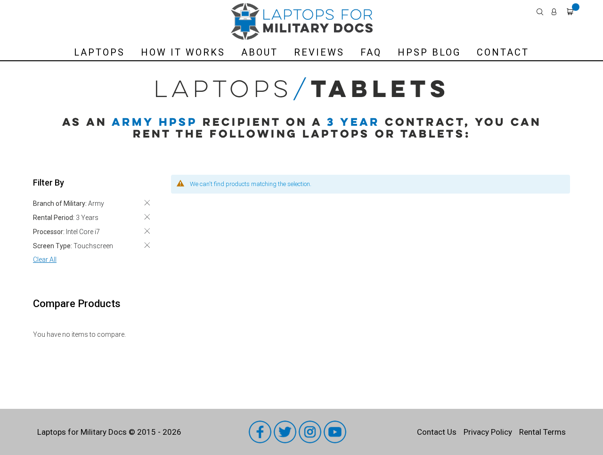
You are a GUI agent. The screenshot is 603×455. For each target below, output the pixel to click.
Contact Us (436, 432)
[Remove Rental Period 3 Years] (147, 217)
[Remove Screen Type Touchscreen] (147, 245)
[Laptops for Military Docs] (302, 21)
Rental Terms (542, 432)
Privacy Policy (488, 432)
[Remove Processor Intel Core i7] (147, 231)
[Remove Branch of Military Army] (147, 203)
